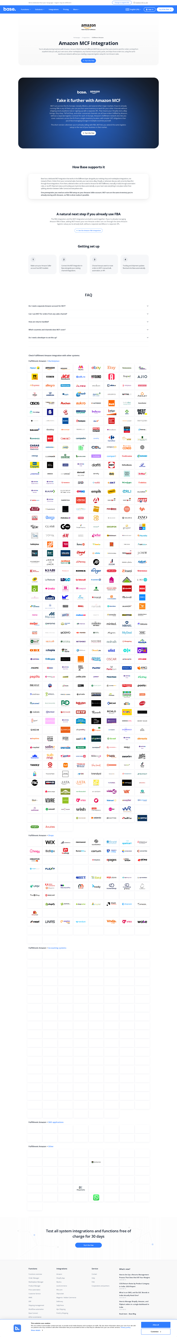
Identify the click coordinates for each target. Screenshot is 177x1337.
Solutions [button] (39, 9)
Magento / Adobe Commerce (66, 1297)
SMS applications (56, 1122)
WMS (30, 1297)
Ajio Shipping (60, 1309)
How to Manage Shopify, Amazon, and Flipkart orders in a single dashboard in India (134, 1304)
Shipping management (36, 1305)
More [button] (75, 9)
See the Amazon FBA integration (89, 230)
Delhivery (59, 1301)
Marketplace (53, 361)
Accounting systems (57, 948)
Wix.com (59, 1290)
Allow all (156, 1325)
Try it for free (164, 9)
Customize (154, 1331)
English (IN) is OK (142, 3)
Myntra (58, 1282)
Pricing (66, 9)
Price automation (34, 1290)
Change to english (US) (122, 2)
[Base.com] (10, 9)
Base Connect (33, 1313)
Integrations (54, 9)
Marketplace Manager (36, 1282)
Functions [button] (25, 9)
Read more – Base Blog (127, 1314)
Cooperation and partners (100, 1286)
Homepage (76, 37)
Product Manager (34, 1286)
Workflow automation (36, 1309)
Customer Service (35, 1294)
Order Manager (34, 1278)
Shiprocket (60, 1294)
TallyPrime (60, 1305)
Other (50, 1146)
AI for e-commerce (35, 1317)
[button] (133, 9)
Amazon (59, 1274)
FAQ (93, 1282)
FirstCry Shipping (62, 1313)
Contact (94, 1274)
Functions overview (35, 1274)
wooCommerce (61, 1286)
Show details (35, 1330)
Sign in (150, 9)
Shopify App (60, 1278)
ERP (30, 1301)
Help (93, 1278)
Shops (51, 835)
